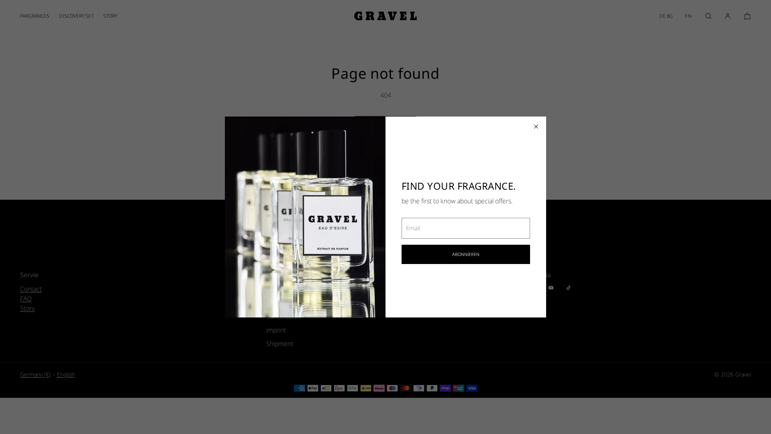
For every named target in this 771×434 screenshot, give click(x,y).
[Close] (536, 127)
